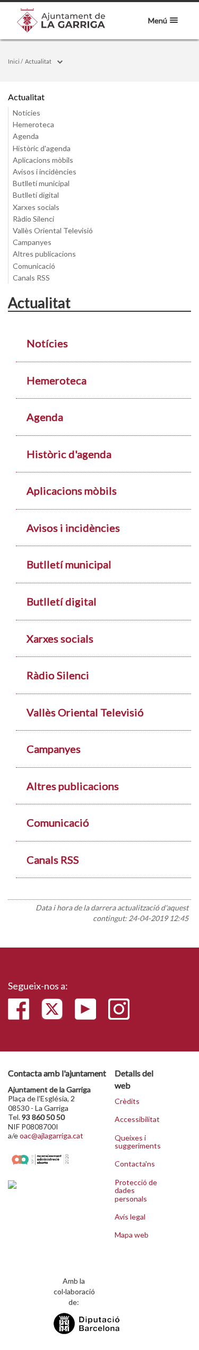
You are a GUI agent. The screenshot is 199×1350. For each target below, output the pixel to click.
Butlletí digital (36, 194)
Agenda (26, 136)
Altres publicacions (44, 253)
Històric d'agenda (42, 148)
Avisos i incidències (44, 171)
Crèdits (127, 1101)
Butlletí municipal (41, 183)
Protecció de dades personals (136, 1190)
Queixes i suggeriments (137, 1142)
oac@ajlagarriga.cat (51, 1135)
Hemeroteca (33, 124)
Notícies (26, 112)
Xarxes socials (36, 207)
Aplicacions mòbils (43, 159)
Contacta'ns (135, 1164)
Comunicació (34, 265)
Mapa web (132, 1235)
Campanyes (32, 242)
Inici (14, 61)
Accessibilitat (137, 1119)
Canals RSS (31, 277)
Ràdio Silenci (33, 218)
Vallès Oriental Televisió (53, 230)
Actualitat (38, 61)
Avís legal (130, 1217)
